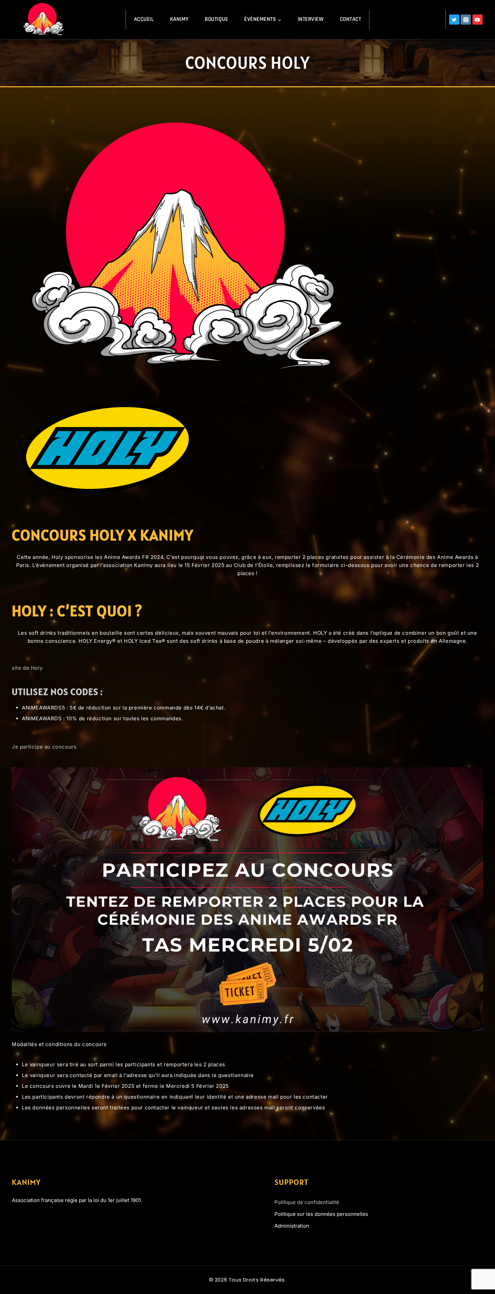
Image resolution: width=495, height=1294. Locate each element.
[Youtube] (40, 1218)
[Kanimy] (45, 19)
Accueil (144, 19)
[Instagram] (466, 19)
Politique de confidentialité (306, 1202)
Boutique (216, 19)
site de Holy (27, 668)
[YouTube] (477, 19)
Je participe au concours (44, 747)
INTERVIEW (311, 19)
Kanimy (179, 19)
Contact (350, 19)
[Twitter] (454, 19)
